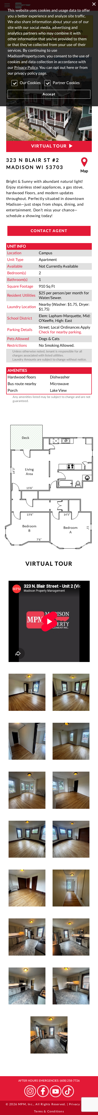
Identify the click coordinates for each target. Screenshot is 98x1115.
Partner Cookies (66, 83)
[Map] (84, 165)
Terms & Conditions (49, 1111)
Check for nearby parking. (60, 332)
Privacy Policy (26, 68)
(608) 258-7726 (70, 1080)
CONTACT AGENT (49, 231)
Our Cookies (30, 83)
